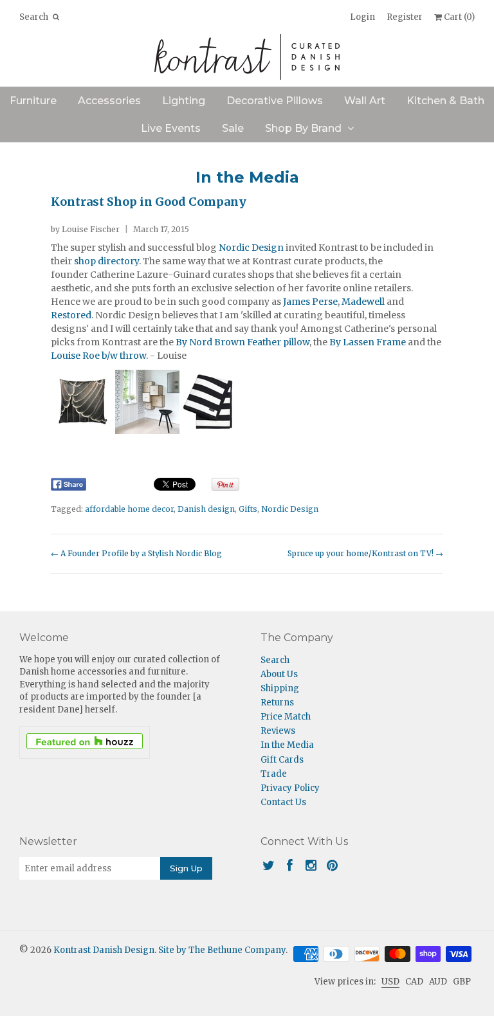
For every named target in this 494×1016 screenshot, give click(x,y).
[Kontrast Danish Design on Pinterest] (332, 865)
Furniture (33, 101)
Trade (274, 773)
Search (275, 660)
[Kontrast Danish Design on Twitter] (269, 865)
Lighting (183, 101)
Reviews (278, 730)
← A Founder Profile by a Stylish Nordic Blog (136, 553)
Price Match (286, 716)
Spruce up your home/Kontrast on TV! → (365, 553)
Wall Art (364, 101)
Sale (233, 128)
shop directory (106, 261)
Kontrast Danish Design (103, 950)
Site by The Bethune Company (222, 950)
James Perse (310, 301)
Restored (71, 315)
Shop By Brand (303, 128)
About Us (279, 674)
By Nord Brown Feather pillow (242, 342)
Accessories (109, 101)
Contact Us (283, 802)
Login (362, 17)
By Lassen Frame (368, 342)
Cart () (458, 17)
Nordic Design (251, 247)
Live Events (171, 128)
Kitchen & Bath (445, 101)
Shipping (280, 688)
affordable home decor (129, 509)
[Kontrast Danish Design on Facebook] (290, 865)
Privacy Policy (290, 788)
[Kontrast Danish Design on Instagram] (311, 865)
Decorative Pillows (274, 101)
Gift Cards (282, 759)
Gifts (248, 509)
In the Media (247, 177)
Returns (277, 702)
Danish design (206, 509)
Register (405, 17)
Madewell (364, 301)
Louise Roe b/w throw (98, 355)
